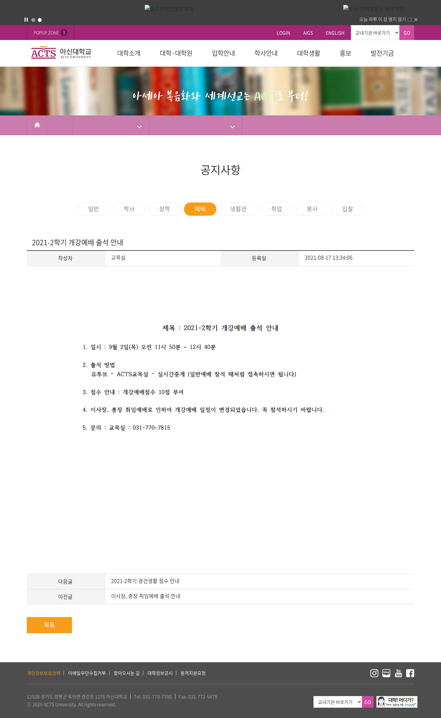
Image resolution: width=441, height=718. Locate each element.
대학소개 (128, 53)
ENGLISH (335, 32)
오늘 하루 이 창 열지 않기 (382, 19)
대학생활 (308, 53)
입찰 (347, 208)
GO (407, 32)
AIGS (308, 32)
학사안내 (266, 53)
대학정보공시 (160, 673)
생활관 (238, 208)
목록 (49, 625)
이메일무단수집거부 (87, 673)
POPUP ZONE (49, 32)
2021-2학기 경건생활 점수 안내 (145, 581)
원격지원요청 (193, 673)
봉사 (312, 208)
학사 (129, 208)
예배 (200, 208)
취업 (276, 208)
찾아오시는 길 (127, 673)
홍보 (345, 53)
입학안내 (223, 53)
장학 (164, 208)
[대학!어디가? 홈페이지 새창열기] (396, 699)
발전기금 (382, 53)
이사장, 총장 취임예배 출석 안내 (145, 596)
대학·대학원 (176, 53)
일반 (93, 208)
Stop (26, 19)
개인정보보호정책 (43, 673)
